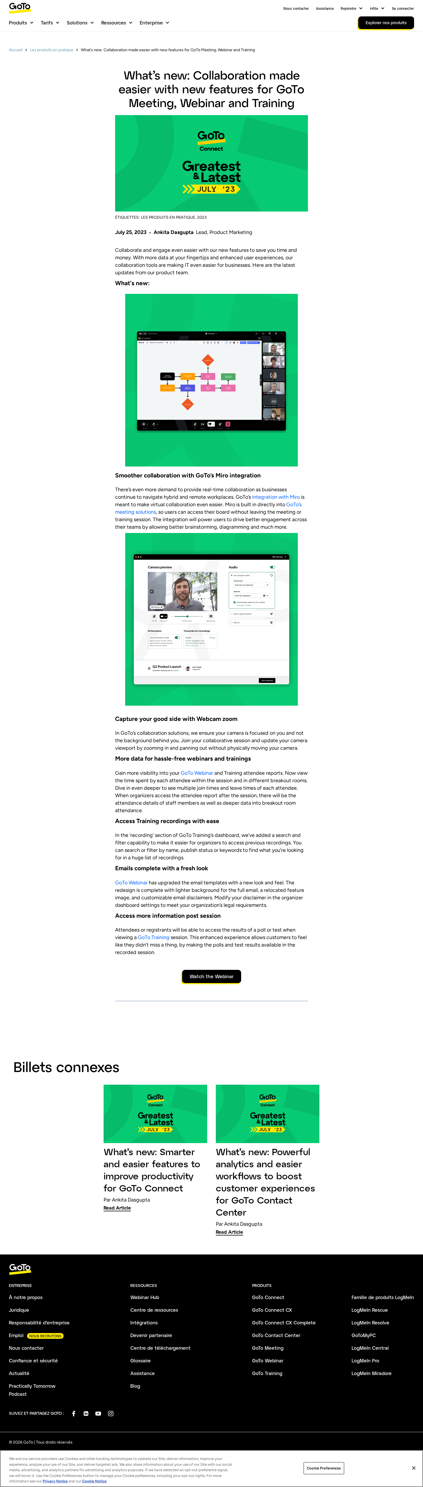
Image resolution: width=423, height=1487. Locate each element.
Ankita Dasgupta (174, 232)
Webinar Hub (144, 1297)
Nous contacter (296, 8)
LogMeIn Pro (365, 1360)
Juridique (19, 1310)
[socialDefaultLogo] (73, 1413)
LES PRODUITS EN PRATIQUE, (168, 217)
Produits (18, 22)
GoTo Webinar (197, 773)
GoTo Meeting (267, 1348)
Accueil (15, 49)
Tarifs (47, 22)
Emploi (16, 1335)
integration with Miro (276, 497)
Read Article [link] (117, 1207)
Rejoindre (348, 8)
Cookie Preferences (324, 1468)
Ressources (113, 22)
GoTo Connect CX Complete (284, 1322)
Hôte (374, 8)
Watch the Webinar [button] (212, 976)
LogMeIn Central (370, 1348)
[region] (211, 1468)
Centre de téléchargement (160, 1348)
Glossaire (140, 1360)
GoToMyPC (364, 1335)
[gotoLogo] (20, 8)
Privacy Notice (55, 1481)
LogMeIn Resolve (370, 1322)
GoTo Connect (268, 1297)
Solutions (77, 22)
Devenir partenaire (151, 1335)
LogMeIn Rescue (370, 1310)
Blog (135, 1386)
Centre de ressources (154, 1310)
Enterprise (151, 22)
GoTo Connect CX (272, 1310)
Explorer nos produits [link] (386, 22)
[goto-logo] (211, 1269)
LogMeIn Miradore (372, 1373)
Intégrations (144, 1322)
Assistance (325, 8)
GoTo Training (153, 937)
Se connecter (403, 8)
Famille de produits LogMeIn (383, 1297)
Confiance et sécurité (33, 1360)
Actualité (19, 1373)
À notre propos (26, 1297)
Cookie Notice (94, 1481)
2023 (202, 217)
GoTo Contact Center (276, 1335)
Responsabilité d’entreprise (39, 1322)
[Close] (413, 1468)
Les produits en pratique (51, 49)
